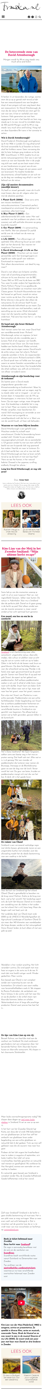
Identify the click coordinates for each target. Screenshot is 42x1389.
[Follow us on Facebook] (29, 17)
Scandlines (9, 1253)
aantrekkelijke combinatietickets (19, 1268)
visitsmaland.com (11, 1230)
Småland (5, 652)
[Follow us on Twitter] (36, 17)
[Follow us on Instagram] (33, 17)
